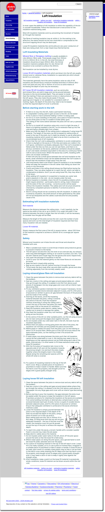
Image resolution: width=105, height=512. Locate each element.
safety (78, 468)
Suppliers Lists (10, 67)
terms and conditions (69, 490)
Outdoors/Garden (11, 42)
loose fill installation (60, 22)
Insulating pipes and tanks (94, 16)
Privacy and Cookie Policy (59, 504)
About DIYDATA (10, 80)
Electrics (8, 34)
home (24, 13)
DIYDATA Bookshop (11, 71)
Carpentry (9, 20)
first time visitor (37, 490)
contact (27, 490)
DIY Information (10, 29)
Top (28, 484)
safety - (77, 20)
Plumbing (8, 51)
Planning (58, 487)
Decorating (9, 25)
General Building (10, 38)
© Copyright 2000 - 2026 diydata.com (19, 501)
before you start (46, 20)
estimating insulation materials (63, 20)
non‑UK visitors (51, 493)
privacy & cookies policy (52, 490)
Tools (7, 56)
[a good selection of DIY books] (11, 93)
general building (34, 13)
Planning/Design (10, 47)
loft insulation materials (31, 20)
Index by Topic (10, 62)
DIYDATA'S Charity (11, 75)
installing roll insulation (44, 22)
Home (7, 16)
